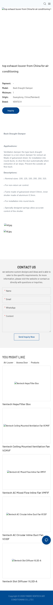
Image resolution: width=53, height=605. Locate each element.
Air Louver (8, 362)
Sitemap (38, 599)
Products (35, 362)
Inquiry (11, 110)
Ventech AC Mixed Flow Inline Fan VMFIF (25, 492)
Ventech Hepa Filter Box (16, 404)
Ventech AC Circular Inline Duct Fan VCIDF (22, 537)
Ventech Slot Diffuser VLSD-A (19, 581)
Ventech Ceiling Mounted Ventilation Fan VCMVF (26, 448)
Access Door (22, 362)
